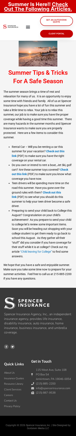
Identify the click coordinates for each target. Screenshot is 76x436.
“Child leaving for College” (36, 251)
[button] (28, 27)
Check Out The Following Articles (37, 6)
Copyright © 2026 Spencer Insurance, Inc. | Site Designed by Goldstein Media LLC (38, 427)
